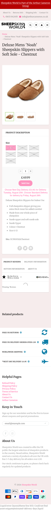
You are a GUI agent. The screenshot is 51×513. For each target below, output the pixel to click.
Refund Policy (8, 383)
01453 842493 (12, 16)
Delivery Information (35, 262)
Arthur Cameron (10, 400)
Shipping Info (31, 13)
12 (34, 154)
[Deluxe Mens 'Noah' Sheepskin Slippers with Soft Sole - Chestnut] (25, 89)
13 (11, 161)
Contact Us (43, 13)
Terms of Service (10, 391)
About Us (6, 13)
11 (22, 154)
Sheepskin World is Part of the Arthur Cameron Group (25, 4)
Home (4, 34)
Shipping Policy (9, 386)
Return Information (14, 269)
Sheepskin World (29, 485)
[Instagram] (12, 433)
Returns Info (18, 13)
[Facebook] (5, 433)
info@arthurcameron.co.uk (35, 16)
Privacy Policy (9, 388)
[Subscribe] (45, 423)
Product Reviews (12, 262)
